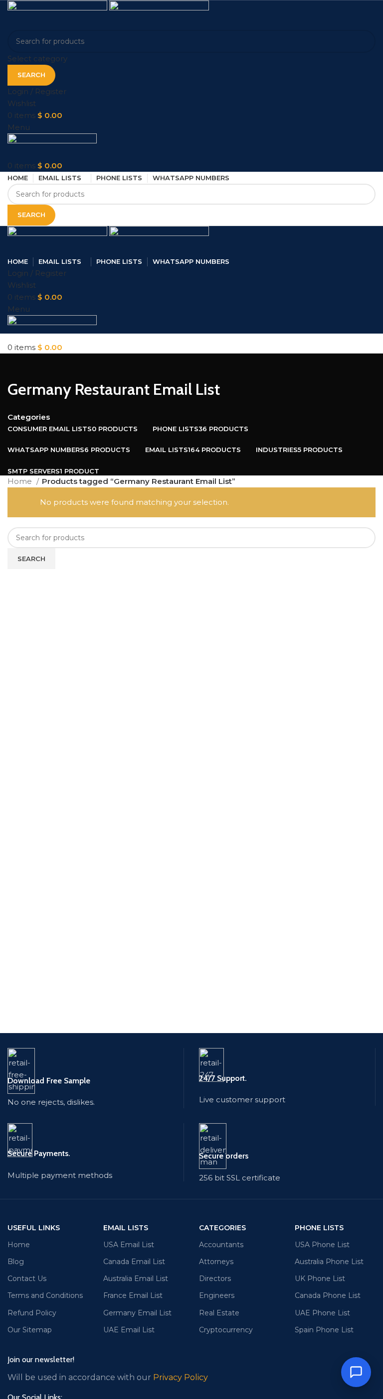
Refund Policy (31, 1312)
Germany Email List (137, 1312)
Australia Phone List (329, 1261)
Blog (15, 1261)
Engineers (216, 1295)
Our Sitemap (29, 1329)
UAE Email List (129, 1329)
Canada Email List (134, 1261)
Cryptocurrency (226, 1329)
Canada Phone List (328, 1295)
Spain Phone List (324, 1329)
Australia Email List (135, 1278)
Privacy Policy (180, 1377)
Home (20, 481)
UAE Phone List (322, 1312)
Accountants (221, 1244)
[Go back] (19, 365)
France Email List (133, 1295)
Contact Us (26, 1278)
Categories (28, 417)
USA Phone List (322, 1244)
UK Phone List (320, 1278)
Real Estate (219, 1312)
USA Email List (128, 1244)
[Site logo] (58, 14)
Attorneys (216, 1261)
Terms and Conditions (45, 1295)
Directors (215, 1278)
